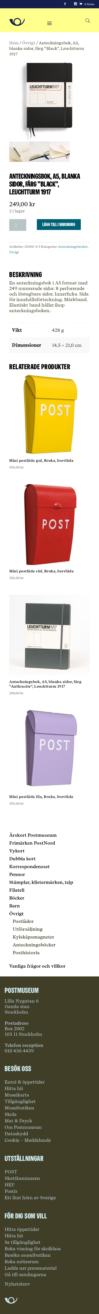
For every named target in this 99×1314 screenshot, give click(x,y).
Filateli (16, 890)
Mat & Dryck (18, 1121)
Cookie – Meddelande (28, 1140)
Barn (14, 906)
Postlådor (23, 921)
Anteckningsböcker (73, 246)
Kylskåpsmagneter (33, 937)
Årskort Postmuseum (33, 835)
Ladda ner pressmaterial (31, 1268)
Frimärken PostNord (32, 843)
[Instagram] (75, 4)
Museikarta (17, 1095)
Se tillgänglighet (23, 1242)
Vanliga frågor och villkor (37, 966)
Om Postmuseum (23, 1127)
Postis (11, 1191)
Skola (11, 1114)
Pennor (17, 874)
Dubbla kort (22, 858)
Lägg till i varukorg (58, 224)
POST (11, 1172)
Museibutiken (19, 1108)
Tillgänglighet (20, 1101)
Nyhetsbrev (17, 1284)
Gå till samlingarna (25, 1274)
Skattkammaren (22, 1178)
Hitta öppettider (22, 1229)
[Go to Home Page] (17, 22)
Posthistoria (26, 952)
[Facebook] (65, 4)
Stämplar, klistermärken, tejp (41, 882)
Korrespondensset (29, 866)
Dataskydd (16, 1133)
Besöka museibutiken (28, 1255)
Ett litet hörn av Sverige (30, 1197)
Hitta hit (14, 1088)
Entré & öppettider (25, 1082)
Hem (14, 42)
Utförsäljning (28, 929)
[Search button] (88, 21)
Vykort (17, 851)
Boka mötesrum (22, 1261)
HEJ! (10, 1184)
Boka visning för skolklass (33, 1248)
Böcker (16, 898)
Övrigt (28, 42)
